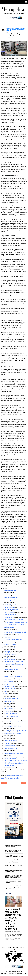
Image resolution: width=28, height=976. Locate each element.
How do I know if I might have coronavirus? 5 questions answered (13, 871)
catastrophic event (16, 313)
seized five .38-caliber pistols (17, 379)
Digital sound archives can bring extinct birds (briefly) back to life (13, 846)
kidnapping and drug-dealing (19, 212)
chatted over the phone (9, 745)
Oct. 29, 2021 (20, 223)
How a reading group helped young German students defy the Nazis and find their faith (14, 856)
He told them (9, 517)
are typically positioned (9, 686)
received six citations (9, 668)
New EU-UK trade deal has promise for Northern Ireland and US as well (13, 851)
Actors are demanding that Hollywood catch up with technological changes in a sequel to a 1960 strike (13, 887)
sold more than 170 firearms (10, 604)
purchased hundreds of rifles (7, 84)
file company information (10, 688)
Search (14, 949)
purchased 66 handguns (9, 701)
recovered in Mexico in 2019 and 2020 (13, 708)
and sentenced (8, 433)
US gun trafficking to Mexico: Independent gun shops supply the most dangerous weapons (16, 29)
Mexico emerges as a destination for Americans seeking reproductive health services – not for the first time (13, 861)
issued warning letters (9, 250)
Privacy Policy (23, 947)
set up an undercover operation (14, 495)
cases (15, 341)
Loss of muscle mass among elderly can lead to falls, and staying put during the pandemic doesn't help (13, 919)
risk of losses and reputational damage (13, 694)
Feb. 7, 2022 (4, 225)
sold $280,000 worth (18, 112)
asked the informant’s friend (10, 748)
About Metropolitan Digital (12, 947)
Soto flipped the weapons (18, 89)
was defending (9, 557)
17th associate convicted (19, 571)
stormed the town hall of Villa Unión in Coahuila (15, 721)
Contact (3, 947)
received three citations (16, 261)
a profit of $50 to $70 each (10, 705)
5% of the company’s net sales (17, 299)
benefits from (13, 320)
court (11, 341)
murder (9, 212)
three (7, 341)
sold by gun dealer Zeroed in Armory (12, 726)
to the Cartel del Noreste (14, 65)
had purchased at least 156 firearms (12, 486)
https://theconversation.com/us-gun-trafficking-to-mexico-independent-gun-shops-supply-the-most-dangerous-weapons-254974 (13, 777)
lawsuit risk (13, 315)
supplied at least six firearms (11, 669)
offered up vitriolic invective (14, 435)
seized (21, 459)
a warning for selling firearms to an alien (13, 664)
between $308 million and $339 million (10, 301)
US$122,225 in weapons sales (11, 609)
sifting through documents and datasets (13, 619)
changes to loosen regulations (8, 440)
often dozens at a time (9, 631)
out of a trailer (9, 207)
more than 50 (7, 720)
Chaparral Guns (8, 206)
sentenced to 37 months (9, 216)
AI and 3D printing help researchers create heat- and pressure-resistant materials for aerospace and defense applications (13, 876)
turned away (7, 679)
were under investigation (14, 60)
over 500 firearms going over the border (10, 564)
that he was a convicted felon (11, 740)
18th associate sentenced (9, 576)
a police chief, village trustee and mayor (13, 639)
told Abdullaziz (7, 747)
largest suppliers (8, 120)
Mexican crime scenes (12, 99)
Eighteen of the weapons (14, 225)
